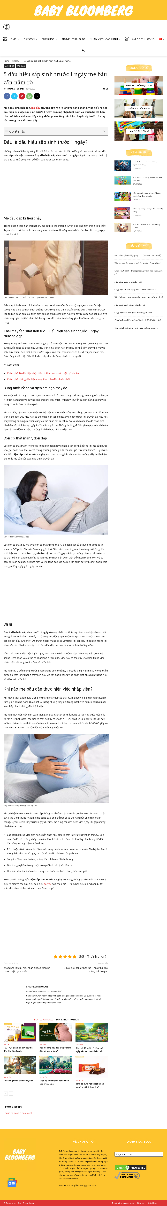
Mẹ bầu (21, 65)
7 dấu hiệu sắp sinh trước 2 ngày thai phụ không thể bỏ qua (86, 969)
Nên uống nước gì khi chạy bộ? (18, 1080)
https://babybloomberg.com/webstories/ (43, 991)
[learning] (138, 85)
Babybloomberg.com (68, 1151)
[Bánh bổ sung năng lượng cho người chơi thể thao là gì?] (92, 1067)
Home (6, 61)
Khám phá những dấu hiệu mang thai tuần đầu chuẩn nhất (38, 379)
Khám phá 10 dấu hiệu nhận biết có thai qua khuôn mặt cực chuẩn (43, 373)
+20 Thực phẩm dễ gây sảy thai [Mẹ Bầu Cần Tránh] (137, 255)
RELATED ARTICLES (43, 1019)
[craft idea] (138, 131)
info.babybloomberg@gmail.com (81, 1185)
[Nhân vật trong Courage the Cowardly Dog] (122, 213)
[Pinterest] (22, 96)
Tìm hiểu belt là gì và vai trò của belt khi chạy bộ (136, 327)
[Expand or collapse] (104, 131)
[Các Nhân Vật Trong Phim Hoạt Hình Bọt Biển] (122, 180)
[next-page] (11, 1094)
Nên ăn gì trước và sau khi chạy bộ (129, 304)
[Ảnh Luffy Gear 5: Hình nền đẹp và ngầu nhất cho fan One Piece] (122, 165)
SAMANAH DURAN (15, 89)
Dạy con (141, 1203)
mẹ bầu (35, 107)
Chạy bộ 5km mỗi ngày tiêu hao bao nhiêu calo (135, 289)
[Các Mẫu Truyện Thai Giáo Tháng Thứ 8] (122, 227)
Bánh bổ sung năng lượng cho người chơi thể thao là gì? (138, 297)
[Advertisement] (56, 188)
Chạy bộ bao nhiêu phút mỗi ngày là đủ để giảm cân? (137, 320)
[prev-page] (6, 1094)
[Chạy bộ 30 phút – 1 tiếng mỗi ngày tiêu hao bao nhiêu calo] (92, 1032)
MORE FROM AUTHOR (67, 1019)
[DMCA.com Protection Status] (130, 1170)
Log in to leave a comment (18, 1113)
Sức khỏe (16, 61)
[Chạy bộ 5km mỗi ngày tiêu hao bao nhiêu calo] (55, 1065)
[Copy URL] (37, 96)
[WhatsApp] (29, 96)
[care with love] (138, 108)
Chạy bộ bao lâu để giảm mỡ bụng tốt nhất (133, 312)
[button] (83, 50)
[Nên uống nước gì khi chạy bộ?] (20, 1065)
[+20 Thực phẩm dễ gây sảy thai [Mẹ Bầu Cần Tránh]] (20, 1032)
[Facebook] (7, 96)
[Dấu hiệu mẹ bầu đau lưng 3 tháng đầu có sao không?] (55, 1032)
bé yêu (47, 883)
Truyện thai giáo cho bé (123, 1203)
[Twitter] (14, 96)
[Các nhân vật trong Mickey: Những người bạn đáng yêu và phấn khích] (122, 196)
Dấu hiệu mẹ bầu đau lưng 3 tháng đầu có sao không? (137, 263)
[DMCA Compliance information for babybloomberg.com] (127, 1178)
